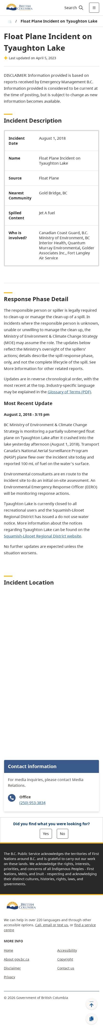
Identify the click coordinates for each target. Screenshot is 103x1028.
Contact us (65, 968)
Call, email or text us (51, 925)
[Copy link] (91, 1019)
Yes (46, 833)
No (62, 833)
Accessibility (67, 950)
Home (8, 950)
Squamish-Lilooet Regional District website (42, 536)
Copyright (65, 959)
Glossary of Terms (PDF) (69, 391)
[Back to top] (91, 1004)
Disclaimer (12, 968)
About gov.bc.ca (16, 959)
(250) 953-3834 (32, 802)
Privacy (9, 977)
